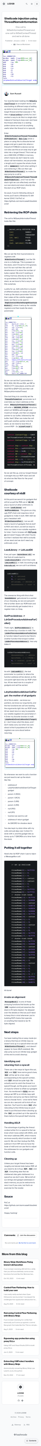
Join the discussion (27, 1235)
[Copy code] (34, 228)
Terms (28, 1417)
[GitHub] (19, 1400)
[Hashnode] (22, 1400)
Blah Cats (23, 138)
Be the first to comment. (27, 1243)
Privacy (21, 1417)
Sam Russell (15, 93)
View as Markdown (23, 44)
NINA (25, 1091)
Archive (13, 1417)
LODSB (10, 3)
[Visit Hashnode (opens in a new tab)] (20, 1434)
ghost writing (16, 114)
